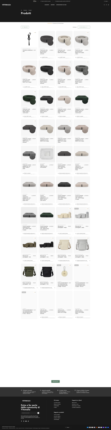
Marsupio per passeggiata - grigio (79, 227)
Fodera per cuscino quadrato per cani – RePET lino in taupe (79, 140)
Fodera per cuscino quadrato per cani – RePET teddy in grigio (27, 166)
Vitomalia (59, 281)
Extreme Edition (25, 424)
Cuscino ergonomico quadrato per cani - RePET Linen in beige (79, 167)
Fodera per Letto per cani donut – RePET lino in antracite (44, 52)
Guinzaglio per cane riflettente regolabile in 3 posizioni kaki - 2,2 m (79, 370)
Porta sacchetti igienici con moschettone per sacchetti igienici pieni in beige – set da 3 (63, 284)
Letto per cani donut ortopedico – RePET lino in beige (62, 311)
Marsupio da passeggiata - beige (62, 227)
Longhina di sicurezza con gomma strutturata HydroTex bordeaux (79, 427)
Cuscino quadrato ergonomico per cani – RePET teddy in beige (79, 197)
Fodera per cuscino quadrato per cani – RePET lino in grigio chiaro (62, 140)
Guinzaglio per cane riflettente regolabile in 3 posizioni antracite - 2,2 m (62, 370)
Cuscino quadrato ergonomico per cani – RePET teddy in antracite (62, 197)
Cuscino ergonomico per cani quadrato (43, 166)
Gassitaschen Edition (26, 254)
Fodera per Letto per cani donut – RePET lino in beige (62, 51)
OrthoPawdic (25, 78)
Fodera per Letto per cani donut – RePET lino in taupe (27, 81)
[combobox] (106, 1)
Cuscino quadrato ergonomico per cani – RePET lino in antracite (62, 166)
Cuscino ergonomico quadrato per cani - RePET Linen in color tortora (44, 198)
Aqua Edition (77, 424)
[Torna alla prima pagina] (21, 10)
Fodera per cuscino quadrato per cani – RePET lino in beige (44, 140)
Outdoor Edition (61, 367)
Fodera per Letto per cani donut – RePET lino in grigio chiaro (79, 52)
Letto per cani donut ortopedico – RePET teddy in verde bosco (27, 370)
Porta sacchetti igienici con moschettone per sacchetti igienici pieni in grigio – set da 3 (80, 284)
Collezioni (25, 10)
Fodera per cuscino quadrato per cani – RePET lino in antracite (27, 140)
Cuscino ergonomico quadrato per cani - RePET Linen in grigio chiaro (27, 198)
